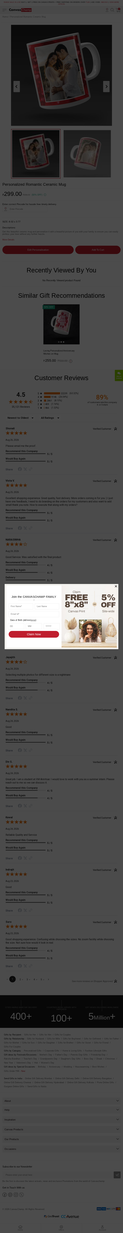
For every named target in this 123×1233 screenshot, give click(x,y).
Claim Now (34, 634)
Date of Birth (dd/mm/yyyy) (23, 620)
